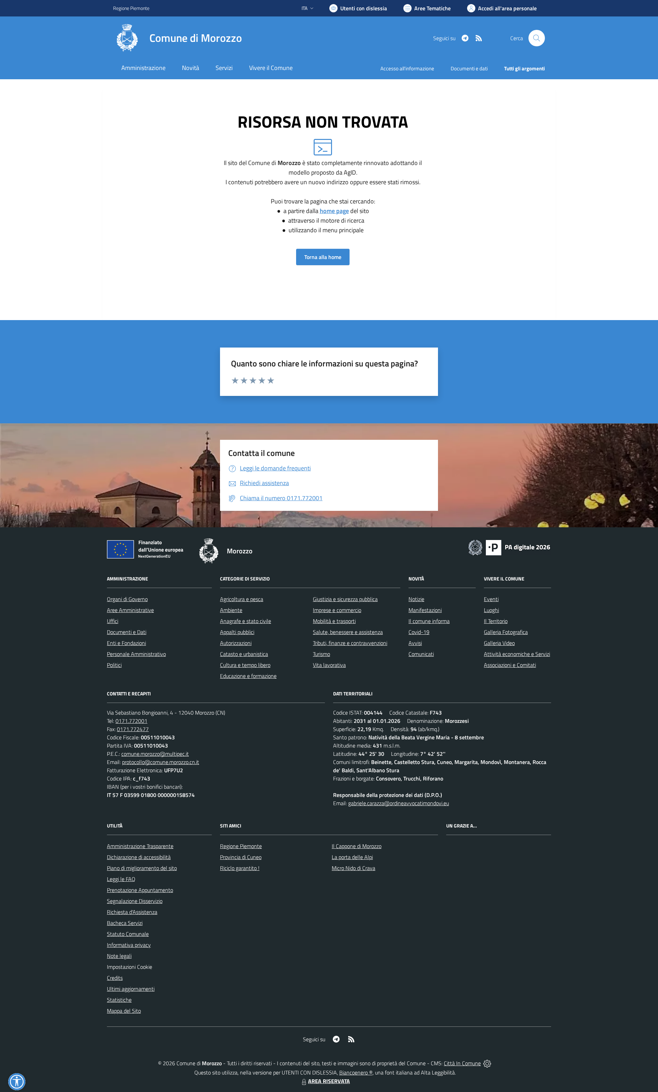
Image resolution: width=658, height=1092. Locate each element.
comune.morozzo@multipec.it (155, 754)
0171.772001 (131, 721)
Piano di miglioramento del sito (142, 868)
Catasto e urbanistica (244, 654)
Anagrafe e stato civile (245, 621)
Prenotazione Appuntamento (140, 890)
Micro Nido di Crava (353, 868)
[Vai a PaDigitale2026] (509, 546)
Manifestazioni (425, 610)
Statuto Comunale (128, 934)
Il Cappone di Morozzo (356, 846)
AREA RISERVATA (329, 1081)
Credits (115, 978)
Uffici (112, 621)
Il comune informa (429, 621)
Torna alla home (322, 257)
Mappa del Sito (124, 1011)
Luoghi (491, 610)
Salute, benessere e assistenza (348, 632)
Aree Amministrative (130, 610)
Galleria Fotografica (506, 632)
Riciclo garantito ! (239, 868)
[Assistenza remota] (487, 1063)
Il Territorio (496, 621)
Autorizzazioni (236, 643)
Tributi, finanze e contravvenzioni (350, 643)
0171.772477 (133, 729)
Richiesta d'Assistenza (132, 912)
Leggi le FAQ (121, 879)
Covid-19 (419, 632)
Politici (114, 665)
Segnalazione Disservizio (134, 901)
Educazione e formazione (248, 676)
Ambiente (231, 610)
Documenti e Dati (126, 632)
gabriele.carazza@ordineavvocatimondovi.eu (398, 803)
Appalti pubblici (237, 632)
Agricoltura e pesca (241, 599)
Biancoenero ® (356, 1072)
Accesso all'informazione (407, 68)
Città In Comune (462, 1063)
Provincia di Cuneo (240, 857)
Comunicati (421, 654)
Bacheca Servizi (125, 923)
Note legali (119, 956)
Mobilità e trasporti (334, 621)
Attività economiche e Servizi (517, 654)
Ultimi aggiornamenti (131, 989)
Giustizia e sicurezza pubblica (345, 599)
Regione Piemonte (131, 8)
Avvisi (415, 643)
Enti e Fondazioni (126, 643)
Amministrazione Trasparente (140, 846)
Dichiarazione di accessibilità (139, 857)
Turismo (321, 654)
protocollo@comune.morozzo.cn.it (160, 762)
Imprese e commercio (337, 610)
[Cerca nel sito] (536, 38)
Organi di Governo (127, 599)
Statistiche (119, 1000)
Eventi (491, 599)
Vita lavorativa (329, 665)
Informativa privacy (129, 945)
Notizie (416, 599)
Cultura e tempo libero (245, 665)
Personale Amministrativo (136, 654)
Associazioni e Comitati (510, 665)
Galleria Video (499, 643)
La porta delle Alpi (352, 857)
